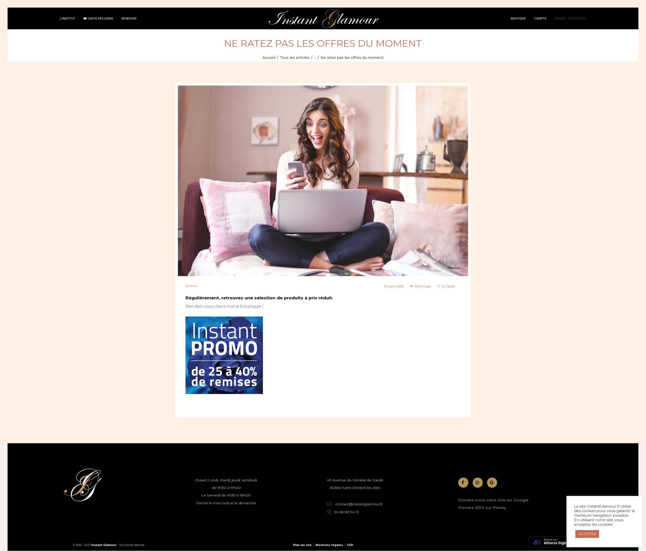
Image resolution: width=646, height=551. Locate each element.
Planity (499, 507)
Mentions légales (329, 545)
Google (521, 500)
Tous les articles (294, 57)
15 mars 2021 (393, 286)
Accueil (269, 57)
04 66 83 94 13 (346, 512)
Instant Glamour (103, 545)
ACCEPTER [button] (587, 534)
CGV (350, 545)
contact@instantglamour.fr (358, 504)
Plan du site (302, 545)
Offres (191, 286)
